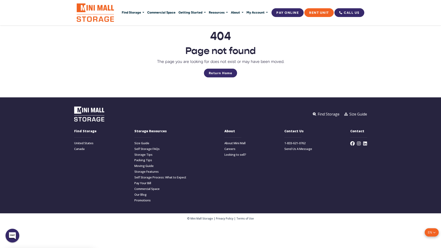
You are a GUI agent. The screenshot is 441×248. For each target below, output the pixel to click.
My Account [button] (255, 12)
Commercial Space (161, 12)
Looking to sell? (235, 155)
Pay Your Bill (142, 183)
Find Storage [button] (132, 12)
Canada (79, 149)
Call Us (351, 12)
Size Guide (141, 143)
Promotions (142, 200)
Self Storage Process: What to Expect (160, 177)
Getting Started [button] (190, 12)
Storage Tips (143, 155)
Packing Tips (143, 160)
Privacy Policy (224, 218)
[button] (432, 232)
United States (83, 143)
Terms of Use (245, 218)
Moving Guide (144, 166)
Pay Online (287, 12)
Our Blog (140, 195)
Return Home (220, 73)
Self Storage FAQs (147, 149)
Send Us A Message (298, 149)
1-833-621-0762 (294, 143)
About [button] (236, 12)
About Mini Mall (235, 143)
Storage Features (146, 172)
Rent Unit (319, 12)
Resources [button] (217, 12)
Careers (229, 149)
